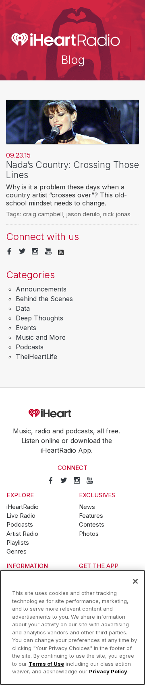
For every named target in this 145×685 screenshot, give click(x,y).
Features (91, 515)
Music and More (41, 337)
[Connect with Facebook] (9, 252)
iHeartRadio (72, 414)
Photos (89, 533)
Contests (91, 524)
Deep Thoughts (39, 318)
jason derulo (83, 214)
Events (26, 328)
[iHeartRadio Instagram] (35, 252)
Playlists (17, 542)
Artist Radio (22, 533)
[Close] (135, 581)
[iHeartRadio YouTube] (48, 252)
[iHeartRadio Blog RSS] (61, 252)
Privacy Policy (108, 671)
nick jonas (116, 214)
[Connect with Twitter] (22, 252)
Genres (16, 551)
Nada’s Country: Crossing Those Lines (72, 169)
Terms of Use (46, 663)
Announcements (41, 289)
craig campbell (43, 214)
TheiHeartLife (36, 357)
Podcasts (30, 347)
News (87, 507)
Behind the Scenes (44, 299)
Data (23, 308)
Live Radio (20, 515)
